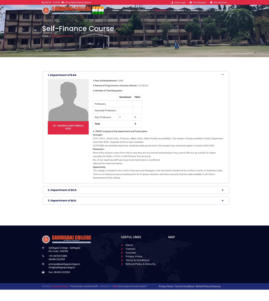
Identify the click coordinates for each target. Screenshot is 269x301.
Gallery (194, 10)
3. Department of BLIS (62, 200)
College (127, 10)
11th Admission (199, 2)
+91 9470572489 (58, 255)
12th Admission (219, 2)
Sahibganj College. (60, 286)
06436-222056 (57, 259)
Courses (131, 252)
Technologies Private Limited (128, 286)
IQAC (205, 10)
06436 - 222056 (52, 2)
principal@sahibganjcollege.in (77, 2)
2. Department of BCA (62, 190)
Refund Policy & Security (141, 263)
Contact (130, 248)
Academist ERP (91, 286)
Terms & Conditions (137, 260)
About (129, 245)
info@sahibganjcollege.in (62, 267)
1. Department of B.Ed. (62, 75)
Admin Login (179, 2)
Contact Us (221, 10)
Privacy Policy (134, 256)
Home (116, 10)
